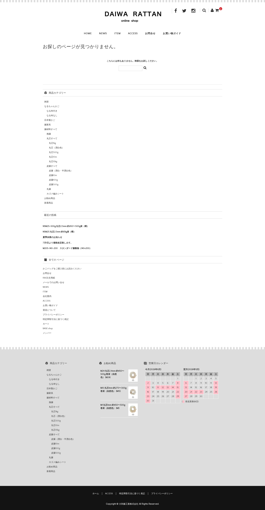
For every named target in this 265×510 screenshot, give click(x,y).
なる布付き (52, 111)
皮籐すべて (52, 166)
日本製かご (49, 120)
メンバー (47, 333)
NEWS (103, 33)
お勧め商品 (49, 198)
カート (46, 324)
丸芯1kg (52, 143)
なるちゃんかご (51, 106)
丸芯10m (53, 157)
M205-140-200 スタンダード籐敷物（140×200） (67, 248)
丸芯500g (53, 152)
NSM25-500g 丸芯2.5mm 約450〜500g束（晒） (66, 226)
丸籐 (49, 189)
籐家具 (47, 125)
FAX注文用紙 (49, 278)
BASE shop (48, 328)
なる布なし (52, 115)
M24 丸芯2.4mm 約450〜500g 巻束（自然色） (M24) (112, 374)
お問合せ (150, 33)
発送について (49, 310)
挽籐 (49, 134)
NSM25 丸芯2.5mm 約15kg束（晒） (59, 232)
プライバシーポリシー (53, 314)
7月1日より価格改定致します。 (58, 243)
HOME (88, 33)
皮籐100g (53, 180)
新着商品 (48, 203)
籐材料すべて (50, 129)
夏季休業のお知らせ (52, 237)
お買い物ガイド (172, 33)
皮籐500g (53, 184)
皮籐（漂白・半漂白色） (61, 171)
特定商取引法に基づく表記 (56, 319)
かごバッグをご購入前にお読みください (62, 268)
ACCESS (133, 33)
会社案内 (47, 296)
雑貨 (46, 102)
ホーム (95, 493)
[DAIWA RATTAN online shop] (132, 20)
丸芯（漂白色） (56, 148)
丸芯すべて (52, 138)
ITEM (117, 33)
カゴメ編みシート (55, 194)
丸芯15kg (53, 161)
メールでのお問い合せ (53, 282)
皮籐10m (53, 175)
